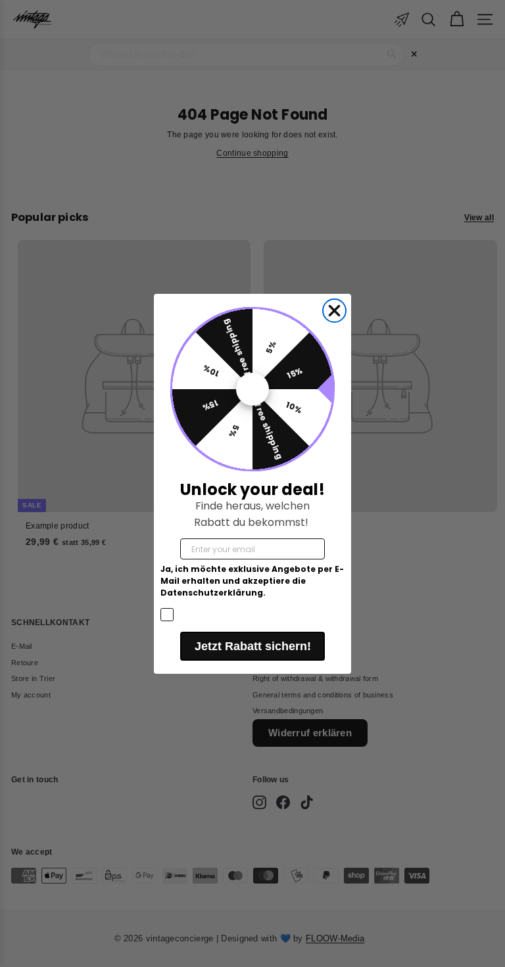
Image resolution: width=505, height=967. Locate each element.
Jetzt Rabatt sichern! (253, 646)
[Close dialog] (334, 310)
